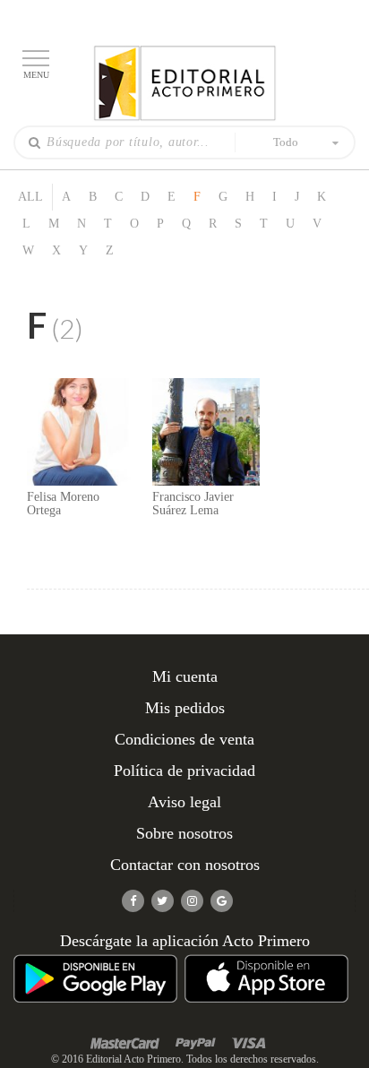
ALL (30, 196)
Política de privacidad (184, 770)
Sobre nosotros (184, 833)
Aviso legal (184, 802)
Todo (285, 142)
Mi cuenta (185, 676)
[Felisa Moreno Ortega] (80, 430)
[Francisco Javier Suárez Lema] (206, 430)
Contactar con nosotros (185, 865)
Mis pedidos (185, 708)
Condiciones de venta (184, 739)
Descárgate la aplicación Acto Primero (185, 941)
